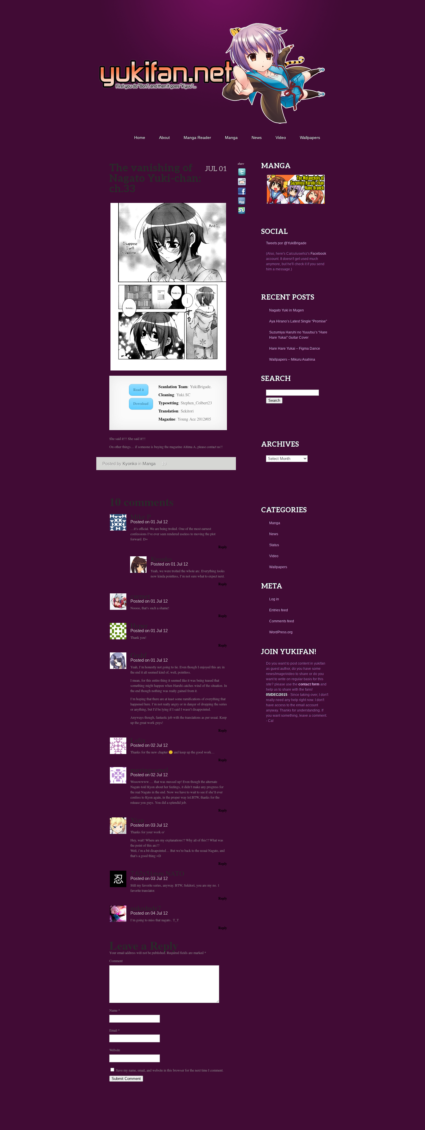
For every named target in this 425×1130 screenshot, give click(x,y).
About (164, 137)
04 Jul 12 (159, 913)
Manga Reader (197, 137)
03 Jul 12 (159, 825)
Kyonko (130, 463)
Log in (274, 599)
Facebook (318, 254)
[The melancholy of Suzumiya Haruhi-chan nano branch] (296, 203)
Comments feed (281, 621)
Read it (138, 389)
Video (281, 137)
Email (114, 1030)
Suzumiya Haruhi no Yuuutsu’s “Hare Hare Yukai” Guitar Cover (298, 335)
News (257, 137)
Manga (231, 137)
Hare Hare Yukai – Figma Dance (294, 348)
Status (274, 545)
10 (164, 463)
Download (141, 403)
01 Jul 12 (159, 521)
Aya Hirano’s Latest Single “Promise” (298, 321)
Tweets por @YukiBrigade (286, 243)
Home (139, 137)
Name (114, 1010)
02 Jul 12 (159, 745)
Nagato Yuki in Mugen (286, 310)
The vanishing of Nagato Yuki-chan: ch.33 (95, 169)
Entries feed (278, 610)
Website (114, 1050)
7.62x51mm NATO (157, 873)
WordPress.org (281, 632)
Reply (222, 546)
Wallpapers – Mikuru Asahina (292, 359)
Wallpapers (310, 137)
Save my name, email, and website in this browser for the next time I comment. (169, 1070)
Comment (116, 960)
